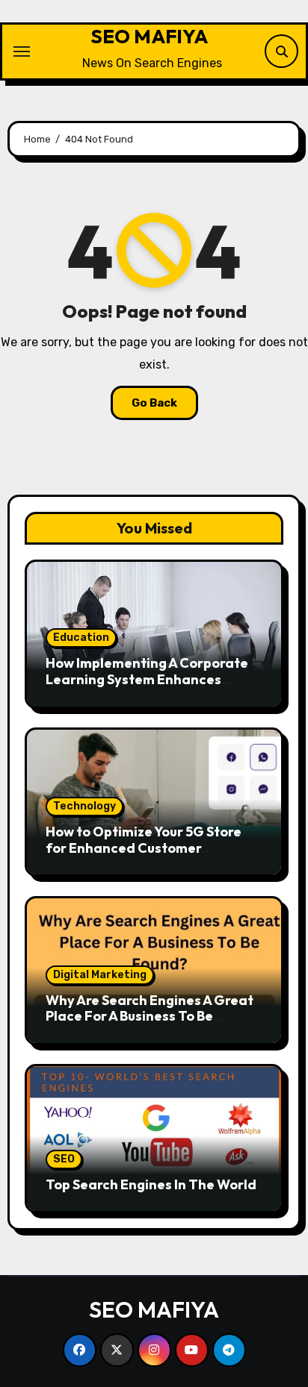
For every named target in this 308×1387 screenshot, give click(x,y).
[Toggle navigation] (22, 51)
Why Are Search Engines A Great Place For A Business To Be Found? (149, 1016)
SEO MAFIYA (149, 36)
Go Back (154, 403)
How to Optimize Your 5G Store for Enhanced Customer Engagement (143, 847)
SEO (64, 1159)
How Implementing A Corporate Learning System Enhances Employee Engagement (147, 679)
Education (81, 637)
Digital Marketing (100, 974)
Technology (84, 806)
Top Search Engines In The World (151, 1184)
